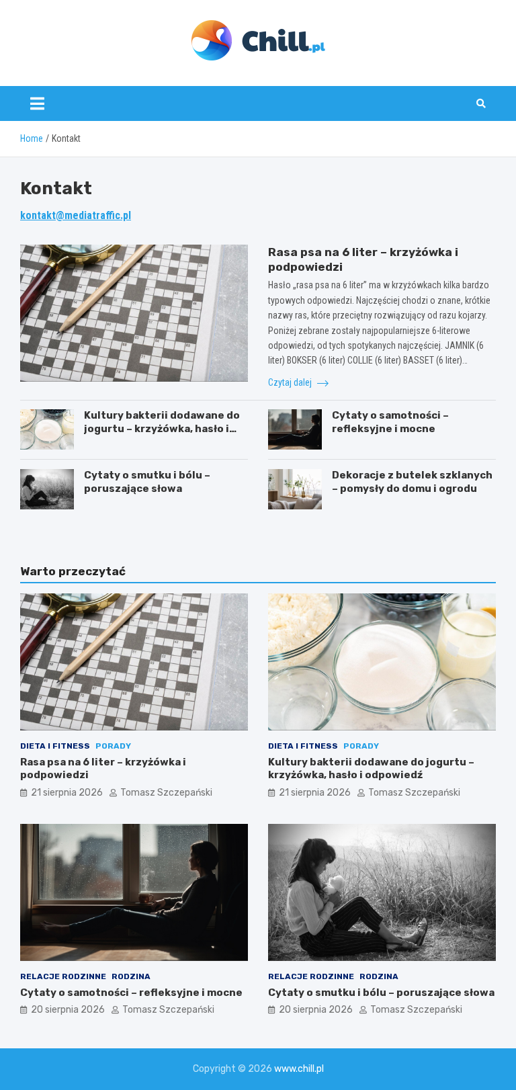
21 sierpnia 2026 (67, 792)
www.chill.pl (299, 1069)
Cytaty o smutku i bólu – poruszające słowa (147, 482)
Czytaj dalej (291, 382)
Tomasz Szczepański (166, 792)
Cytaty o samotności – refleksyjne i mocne (390, 422)
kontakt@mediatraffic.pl (75, 215)
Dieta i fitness (55, 746)
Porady (113, 746)
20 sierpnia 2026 (68, 1009)
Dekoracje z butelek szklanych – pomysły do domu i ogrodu (412, 482)
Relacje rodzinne (63, 976)
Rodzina (131, 976)
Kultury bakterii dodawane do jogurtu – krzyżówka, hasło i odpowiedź (162, 428)
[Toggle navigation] (37, 103)
